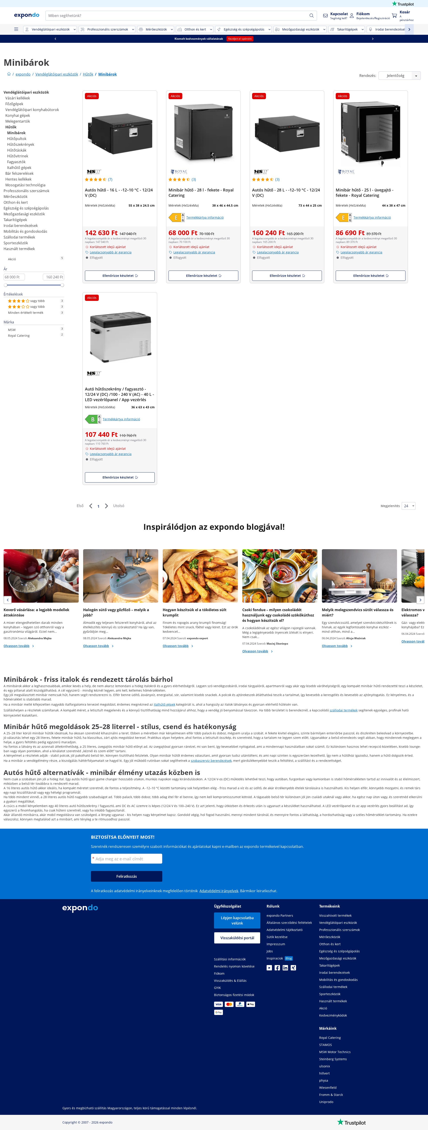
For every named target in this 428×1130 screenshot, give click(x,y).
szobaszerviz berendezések (211, 760)
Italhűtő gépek (19, 167)
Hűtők (10, 127)
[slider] (5, 285)
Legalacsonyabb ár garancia (111, 252)
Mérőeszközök (15, 196)
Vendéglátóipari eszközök (26, 92)
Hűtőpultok (16, 138)
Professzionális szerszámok (26, 190)
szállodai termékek (344, 710)
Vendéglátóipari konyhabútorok (32, 109)
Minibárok (16, 132)
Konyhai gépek (17, 115)
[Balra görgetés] (55, 39)
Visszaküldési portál (237, 937)
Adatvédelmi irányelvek (219, 890)
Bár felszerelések (19, 173)
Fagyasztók (16, 161)
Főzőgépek (14, 103)
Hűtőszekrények (20, 144)
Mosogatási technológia (25, 185)
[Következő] (106, 506)
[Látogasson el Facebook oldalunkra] (277, 969)
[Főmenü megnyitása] (16, 29)
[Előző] (90, 506)
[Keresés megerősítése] (311, 16)
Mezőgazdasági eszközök (24, 214)
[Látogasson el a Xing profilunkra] (293, 969)
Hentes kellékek (18, 179)
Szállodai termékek (19, 237)
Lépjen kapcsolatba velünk (237, 920)
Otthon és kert (16, 202)
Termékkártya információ (205, 217)
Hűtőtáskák (16, 150)
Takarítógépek (15, 219)
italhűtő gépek (164, 704)
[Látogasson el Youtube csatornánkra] (269, 969)
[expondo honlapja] (9, 74)
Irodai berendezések (21, 225)
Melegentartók (17, 121)
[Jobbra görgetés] (372, 39)
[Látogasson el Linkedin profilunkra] (285, 969)
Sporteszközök (16, 242)
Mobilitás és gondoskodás (25, 231)
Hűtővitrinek (17, 156)
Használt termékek (19, 248)
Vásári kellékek (17, 98)
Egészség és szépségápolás (26, 208)
